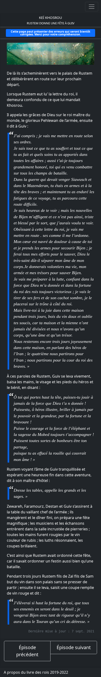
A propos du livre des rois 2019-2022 (36, 672)
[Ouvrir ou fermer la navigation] (91, 6)
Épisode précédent (27, 651)
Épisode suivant (74, 647)
